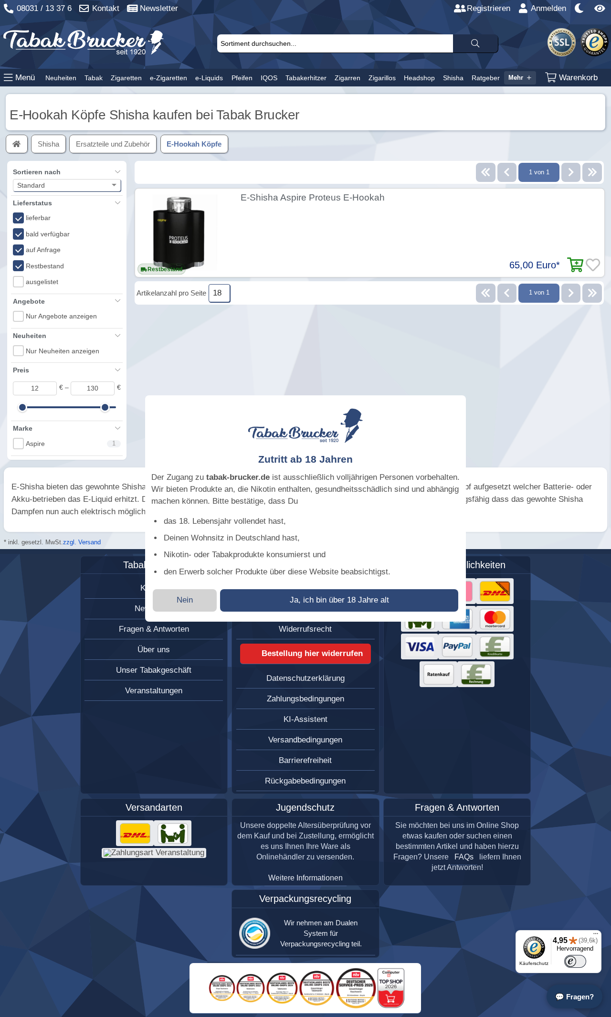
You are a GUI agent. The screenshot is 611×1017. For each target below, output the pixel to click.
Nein (185, 599)
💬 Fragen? (574, 997)
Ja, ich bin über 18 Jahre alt (339, 599)
